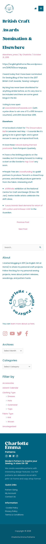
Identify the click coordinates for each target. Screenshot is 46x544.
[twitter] (20, 333)
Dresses (11, 396)
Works (9, 188)
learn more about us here (22, 323)
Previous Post (23, 222)
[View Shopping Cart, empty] (35, 8)
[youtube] (13, 333)
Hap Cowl (29, 161)
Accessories (8, 383)
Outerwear (13, 405)
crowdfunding (25, 171)
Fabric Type (8, 413)
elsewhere (7, 54)
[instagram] (6, 333)
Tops (10, 409)
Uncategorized (9, 426)
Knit (9, 417)
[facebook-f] (27, 333)
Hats (10, 400)
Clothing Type (9, 392)
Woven (11, 421)
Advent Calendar (10, 388)
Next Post (23, 229)
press (15, 54)
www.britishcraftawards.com (18, 108)
